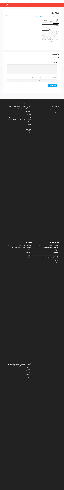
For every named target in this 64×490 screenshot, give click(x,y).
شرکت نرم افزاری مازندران (53, 109)
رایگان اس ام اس (55, 106)
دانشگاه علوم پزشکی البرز (46, 257)
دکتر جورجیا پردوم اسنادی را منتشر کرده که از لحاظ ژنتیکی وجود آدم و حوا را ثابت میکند (16, 119)
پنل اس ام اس (56, 113)
